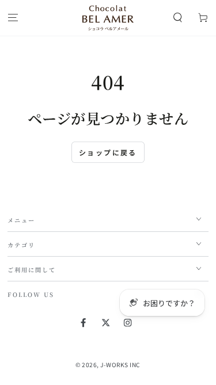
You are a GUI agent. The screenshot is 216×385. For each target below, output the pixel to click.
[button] (178, 18)
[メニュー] (12, 18)
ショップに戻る (108, 152)
